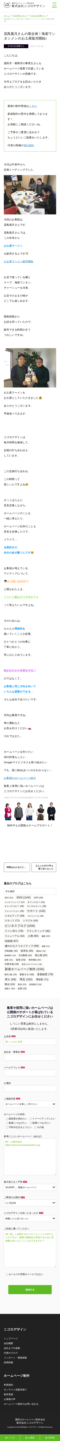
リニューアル (15, 936)
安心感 (41, 955)
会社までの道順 (12, 1348)
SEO (9, 898)
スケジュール (36, 916)
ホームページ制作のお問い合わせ (21, 1404)
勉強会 (41, 951)
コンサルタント (36, 906)
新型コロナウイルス (32, 964)
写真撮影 (11, 951)
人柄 (33, 936)
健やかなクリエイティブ (22, 945)
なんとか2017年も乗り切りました (44, 867)
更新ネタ (27, 974)
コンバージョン (14, 911)
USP (38, 897)
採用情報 (8, 1362)
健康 (46, 946)
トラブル (30, 920)
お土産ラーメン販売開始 (18, 261)
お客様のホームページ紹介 (20, 778)
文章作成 (12, 964)
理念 (26, 979)
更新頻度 (45, 974)
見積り (10, 989)
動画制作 (10, 955)
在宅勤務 (25, 955)
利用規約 (8, 1384)
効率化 (27, 950)
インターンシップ (15, 902)
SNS (23, 897)
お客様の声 (9, 1399)
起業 (22, 988)
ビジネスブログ (20, 925)
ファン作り (14, 931)
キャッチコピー (14, 906)
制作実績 (8, 1394)
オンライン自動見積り (15, 1389)
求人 (10, 979)
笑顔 (22, 984)
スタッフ (12, 920)
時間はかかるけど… (16, 867)
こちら (33, 106)
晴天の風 (11, 974)
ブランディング (38, 931)
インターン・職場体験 (15, 1357)
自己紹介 (29, 145)
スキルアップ (14, 916)
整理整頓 (35, 960)
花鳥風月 (35, 984)
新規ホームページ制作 (24, 969)
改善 (21, 960)
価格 (46, 936)
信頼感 (11, 941)
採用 (9, 960)
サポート (36, 910)
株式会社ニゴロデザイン (28, 6)
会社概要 (8, 1343)
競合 (10, 984)
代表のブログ (11, 1353)
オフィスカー (36, 902)
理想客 (42, 979)
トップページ (11, 1338)
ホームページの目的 (14, 1114)
